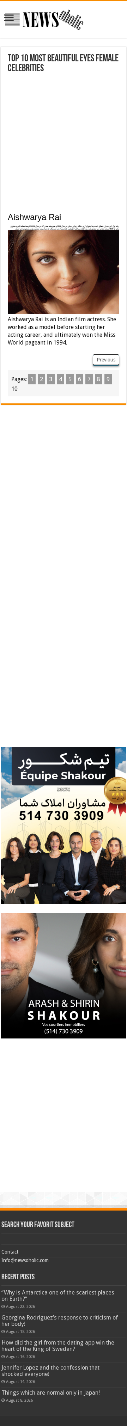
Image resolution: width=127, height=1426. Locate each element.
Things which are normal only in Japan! (50, 1392)
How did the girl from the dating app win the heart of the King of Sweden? (57, 1345)
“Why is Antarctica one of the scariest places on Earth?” (57, 1295)
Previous (106, 359)
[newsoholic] (44, 18)
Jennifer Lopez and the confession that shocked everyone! (50, 1370)
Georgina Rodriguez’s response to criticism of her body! (59, 1320)
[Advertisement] (63, 140)
